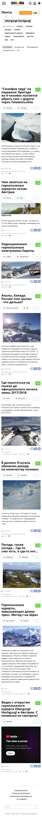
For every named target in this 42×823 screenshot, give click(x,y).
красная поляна (12, 308)
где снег (30, 36)
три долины (10, 621)
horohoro (6, 230)
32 (30, 454)
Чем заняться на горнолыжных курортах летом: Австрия (14, 187)
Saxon (5, 689)
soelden (17, 30)
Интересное (19, 47)
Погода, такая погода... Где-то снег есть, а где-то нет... (19, 547)
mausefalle (7, 168)
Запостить (26, 13)
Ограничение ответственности (21, 796)
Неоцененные (8, 50)
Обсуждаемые (32, 47)
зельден (8, 30)
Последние (7, 47)
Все (18, 50)
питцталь (21, 398)
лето (21, 198)
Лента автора (6, 171)
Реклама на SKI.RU (21, 790)
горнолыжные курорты (14, 33)
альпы (8, 198)
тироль (7, 36)
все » (13, 40)
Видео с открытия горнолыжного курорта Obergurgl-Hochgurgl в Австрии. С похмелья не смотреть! (19, 709)
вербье (26, 621)
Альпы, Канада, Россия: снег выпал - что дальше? (16, 298)
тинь (8, 398)
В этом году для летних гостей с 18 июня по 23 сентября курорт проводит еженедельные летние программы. (20, 220)
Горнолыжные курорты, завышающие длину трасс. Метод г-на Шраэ (19, 610)
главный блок (18, 36)
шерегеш (9, 557)
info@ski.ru (23, 799)
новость (20, 26)
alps (6, 40)
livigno (8, 256)
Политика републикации (21, 793)
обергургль (30, 33)
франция (25, 557)
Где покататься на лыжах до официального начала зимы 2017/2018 (19, 387)
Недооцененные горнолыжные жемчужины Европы (17, 247)
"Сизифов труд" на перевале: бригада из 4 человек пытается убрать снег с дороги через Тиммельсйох (19, 95)
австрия (29, 26)
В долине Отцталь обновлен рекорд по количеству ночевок (20, 466)
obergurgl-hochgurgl (18, 20)
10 (12, 374)
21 (12, 287)
